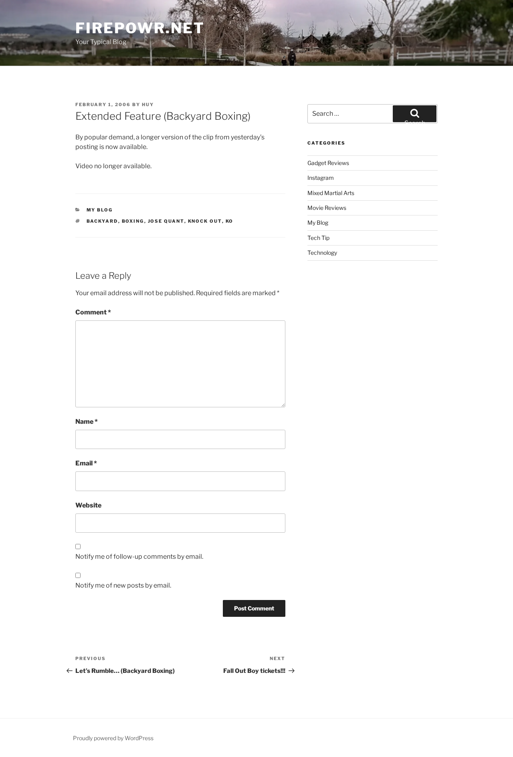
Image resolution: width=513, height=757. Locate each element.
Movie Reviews (326, 207)
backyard (102, 221)
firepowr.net (140, 28)
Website (88, 505)
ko (230, 221)
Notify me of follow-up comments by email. (139, 556)
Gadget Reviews (328, 162)
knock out (205, 221)
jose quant (166, 221)
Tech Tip (318, 237)
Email (86, 463)
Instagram (320, 177)
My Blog (100, 210)
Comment (93, 312)
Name (86, 421)
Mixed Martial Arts (330, 192)
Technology (322, 252)
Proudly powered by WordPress (113, 738)
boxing (133, 221)
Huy (148, 104)
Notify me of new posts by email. (123, 585)
